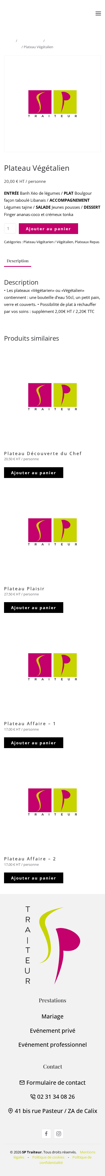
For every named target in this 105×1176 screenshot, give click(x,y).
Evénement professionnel (52, 1044)
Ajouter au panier (48, 228)
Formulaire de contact (56, 1082)
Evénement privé (52, 1030)
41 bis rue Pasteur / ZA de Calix (56, 1111)
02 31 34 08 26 (56, 1096)
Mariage (52, 1016)
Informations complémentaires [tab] (67, 260)
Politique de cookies (48, 1157)
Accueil (9, 40)
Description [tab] (18, 260)
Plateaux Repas (30, 40)
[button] (98, 13)
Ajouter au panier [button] (33, 472)
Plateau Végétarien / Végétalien (48, 241)
